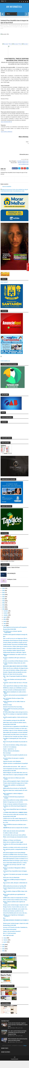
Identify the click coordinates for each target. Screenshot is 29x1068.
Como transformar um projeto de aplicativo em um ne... (15, 755)
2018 (3, 605)
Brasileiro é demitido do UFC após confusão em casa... (14, 658)
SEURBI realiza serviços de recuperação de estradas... (15, 897)
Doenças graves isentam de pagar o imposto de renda (15, 905)
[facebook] (19, 1)
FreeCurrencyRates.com (5, 361)
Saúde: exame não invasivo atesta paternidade (14, 831)
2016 (3, 609)
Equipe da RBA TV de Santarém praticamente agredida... (13, 709)
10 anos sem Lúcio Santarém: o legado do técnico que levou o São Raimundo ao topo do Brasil (17, 1024)
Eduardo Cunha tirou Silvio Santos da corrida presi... (15, 734)
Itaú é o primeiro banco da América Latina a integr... (15, 899)
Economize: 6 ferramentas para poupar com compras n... (15, 874)
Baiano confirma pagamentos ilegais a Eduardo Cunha (15, 781)
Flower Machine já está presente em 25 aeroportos (15, 627)
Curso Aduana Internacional (9, 929)
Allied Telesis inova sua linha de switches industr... (15, 722)
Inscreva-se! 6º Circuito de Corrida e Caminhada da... (15, 927)
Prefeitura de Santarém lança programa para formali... (13, 797)
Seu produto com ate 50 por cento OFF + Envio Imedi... (14, 865)
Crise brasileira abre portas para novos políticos (14, 835)
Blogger (25, 1045)
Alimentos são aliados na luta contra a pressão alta (15, 847)
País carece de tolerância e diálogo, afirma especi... (15, 670)
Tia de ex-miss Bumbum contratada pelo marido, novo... (14, 680)
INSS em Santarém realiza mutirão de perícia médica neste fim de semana (17, 1039)
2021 (3, 598)
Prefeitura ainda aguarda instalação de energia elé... (15, 634)
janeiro (5, 942)
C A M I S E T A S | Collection (9, 747)
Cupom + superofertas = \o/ (9, 749)
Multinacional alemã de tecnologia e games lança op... (15, 860)
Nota (4, 636)
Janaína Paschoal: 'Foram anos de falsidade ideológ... (15, 644)
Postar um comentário (6, 186)
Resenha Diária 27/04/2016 (9, 770)
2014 (3, 946)
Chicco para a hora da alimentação (11, 877)
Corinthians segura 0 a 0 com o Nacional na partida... (15, 730)
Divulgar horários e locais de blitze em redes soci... (15, 907)
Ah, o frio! (5, 822)
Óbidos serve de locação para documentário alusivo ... (15, 837)
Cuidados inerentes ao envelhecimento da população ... (15, 764)
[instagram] (21, 1)
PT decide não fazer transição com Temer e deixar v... (15, 736)
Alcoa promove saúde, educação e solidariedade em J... (15, 883)
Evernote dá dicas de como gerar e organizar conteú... (13, 758)
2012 (3, 951)
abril (4, 625)
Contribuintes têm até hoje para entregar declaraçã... (15, 640)
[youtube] (27, 1)
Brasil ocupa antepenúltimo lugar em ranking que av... (14, 809)
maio (4, 623)
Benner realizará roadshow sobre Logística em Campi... (14, 902)
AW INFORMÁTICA (14, 6)
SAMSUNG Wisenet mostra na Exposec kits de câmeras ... (15, 828)
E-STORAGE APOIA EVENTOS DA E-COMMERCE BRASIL (15, 812)
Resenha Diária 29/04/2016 (9, 629)
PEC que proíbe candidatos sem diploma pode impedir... (14, 785)
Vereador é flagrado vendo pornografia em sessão (14, 672)
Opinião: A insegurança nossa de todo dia (13, 802)
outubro (5, 613)
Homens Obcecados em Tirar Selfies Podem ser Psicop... (14, 702)
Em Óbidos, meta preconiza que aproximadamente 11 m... (15, 695)
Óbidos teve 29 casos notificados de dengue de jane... (15, 668)
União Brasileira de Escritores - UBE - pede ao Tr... (15, 766)
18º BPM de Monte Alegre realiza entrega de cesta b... (15, 712)
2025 (3, 590)
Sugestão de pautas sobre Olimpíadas (12, 761)
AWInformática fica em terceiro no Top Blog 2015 (14, 788)
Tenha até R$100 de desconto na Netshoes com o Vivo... (14, 825)
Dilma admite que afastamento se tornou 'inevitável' (15, 732)
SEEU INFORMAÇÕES (11, 573)
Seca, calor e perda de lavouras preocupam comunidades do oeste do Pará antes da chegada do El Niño (17, 1032)
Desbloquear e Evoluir (11, 579)
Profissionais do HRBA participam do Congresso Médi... (14, 880)
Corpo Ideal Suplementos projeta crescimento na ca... (15, 858)
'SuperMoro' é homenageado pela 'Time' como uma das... (14, 739)
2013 (3, 948)
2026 (3, 588)
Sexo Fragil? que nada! (8, 935)
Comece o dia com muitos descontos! (12, 931)
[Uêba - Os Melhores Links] (5, 275)
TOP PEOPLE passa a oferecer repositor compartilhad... (12, 631)
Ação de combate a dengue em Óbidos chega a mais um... (15, 891)
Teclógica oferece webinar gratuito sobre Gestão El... (15, 820)
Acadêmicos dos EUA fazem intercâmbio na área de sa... (15, 844)
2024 (3, 592)
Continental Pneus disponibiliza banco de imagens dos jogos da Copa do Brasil (14, 26)
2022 (3, 596)
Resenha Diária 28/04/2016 (9, 724)
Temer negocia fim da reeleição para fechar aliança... (15, 686)
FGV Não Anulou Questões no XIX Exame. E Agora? (14, 652)
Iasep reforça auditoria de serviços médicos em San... (15, 800)
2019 (3, 603)
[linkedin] (23, 1)
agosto (5, 617)
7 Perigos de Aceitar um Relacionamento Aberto (14, 690)
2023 (3, 594)
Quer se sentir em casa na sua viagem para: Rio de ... (15, 638)
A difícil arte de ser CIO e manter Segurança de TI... (15, 818)
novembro (5, 611)
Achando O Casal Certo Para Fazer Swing (12, 706)
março (5, 938)
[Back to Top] (14, 1057)
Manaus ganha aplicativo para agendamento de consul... (14, 895)
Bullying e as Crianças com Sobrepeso (12, 840)
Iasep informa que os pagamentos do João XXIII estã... (15, 726)
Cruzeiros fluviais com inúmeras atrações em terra (15, 642)
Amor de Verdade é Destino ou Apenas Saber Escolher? (13, 698)
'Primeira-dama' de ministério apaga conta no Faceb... (15, 783)
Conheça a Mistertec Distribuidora (11, 751)
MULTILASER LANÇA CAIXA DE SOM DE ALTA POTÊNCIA (15, 666)
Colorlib (16, 1059)
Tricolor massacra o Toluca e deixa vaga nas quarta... (15, 646)
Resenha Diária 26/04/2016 (9, 816)
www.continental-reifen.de (6, 121)
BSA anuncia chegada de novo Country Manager (14, 852)
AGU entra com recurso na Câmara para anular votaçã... (14, 778)
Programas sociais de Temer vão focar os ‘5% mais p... (15, 683)
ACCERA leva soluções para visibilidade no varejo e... (15, 688)
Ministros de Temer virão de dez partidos (12, 674)
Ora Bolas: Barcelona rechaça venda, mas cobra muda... (14, 663)
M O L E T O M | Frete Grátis (9, 933)
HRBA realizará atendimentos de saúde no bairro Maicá (14, 692)
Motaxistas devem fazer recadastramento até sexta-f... (15, 790)
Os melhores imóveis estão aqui (10, 833)
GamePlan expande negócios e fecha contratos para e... (15, 717)
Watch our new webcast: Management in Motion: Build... (14, 868)
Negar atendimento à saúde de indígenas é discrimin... (13, 794)
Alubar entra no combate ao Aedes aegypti (13, 842)
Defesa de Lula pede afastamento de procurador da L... (15, 742)
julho (4, 619)
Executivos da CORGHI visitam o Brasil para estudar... (15, 854)
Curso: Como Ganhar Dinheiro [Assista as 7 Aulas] (14, 862)
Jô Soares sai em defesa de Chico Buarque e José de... (15, 661)
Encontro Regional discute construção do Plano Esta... (14, 888)
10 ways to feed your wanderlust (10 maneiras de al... (15, 804)
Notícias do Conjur (7, 704)
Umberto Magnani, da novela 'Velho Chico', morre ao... (15, 772)
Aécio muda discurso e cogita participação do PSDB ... (15, 775)
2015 (3, 944)
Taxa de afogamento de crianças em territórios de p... (15, 768)
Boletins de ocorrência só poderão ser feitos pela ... (15, 728)
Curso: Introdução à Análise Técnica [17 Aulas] (14, 648)
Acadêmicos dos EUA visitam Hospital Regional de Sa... (14, 806)
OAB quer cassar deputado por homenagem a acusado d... (13, 915)
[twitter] (25, 1)
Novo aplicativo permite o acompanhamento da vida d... (15, 850)
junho (4, 621)
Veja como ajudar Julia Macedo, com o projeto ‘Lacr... (15, 909)
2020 (3, 600)
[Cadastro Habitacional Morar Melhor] (14, 220)
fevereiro (5, 940)
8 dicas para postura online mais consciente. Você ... (15, 814)
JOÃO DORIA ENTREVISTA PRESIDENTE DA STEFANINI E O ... (15, 920)
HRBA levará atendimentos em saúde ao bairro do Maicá (14, 655)
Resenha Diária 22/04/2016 (9, 925)
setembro (5, 615)
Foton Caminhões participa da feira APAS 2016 (14, 720)
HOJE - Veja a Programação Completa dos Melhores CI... (15, 676)
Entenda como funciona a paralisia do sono (13, 911)
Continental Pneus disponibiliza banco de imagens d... (15, 871)
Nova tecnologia (7, 753)
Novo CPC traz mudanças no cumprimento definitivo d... (15, 714)
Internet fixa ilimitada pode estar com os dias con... (15, 913)
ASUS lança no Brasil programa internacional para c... (15, 856)
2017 (3, 607)
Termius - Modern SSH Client (13, 567)
